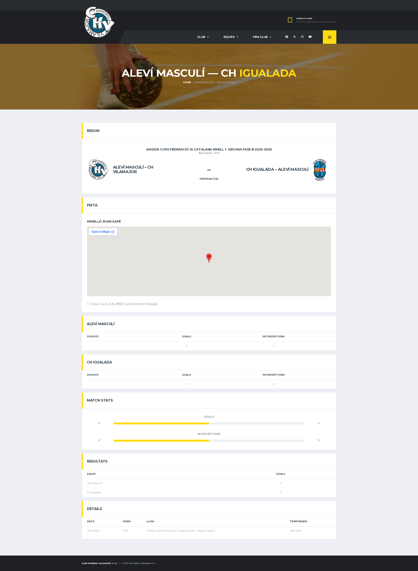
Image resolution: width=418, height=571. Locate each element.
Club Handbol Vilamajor (96, 563)
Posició (92, 336)
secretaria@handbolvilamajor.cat (316, 22)
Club (201, 37)
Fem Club (260, 37)
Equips (229, 37)
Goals (186, 336)
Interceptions (274, 336)
